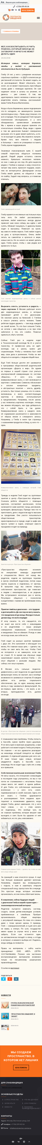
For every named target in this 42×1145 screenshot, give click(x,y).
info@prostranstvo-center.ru (20, 1128)
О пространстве (11, 1100)
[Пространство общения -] (12, 17)
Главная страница (11, 31)
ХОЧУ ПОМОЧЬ (21, 1067)
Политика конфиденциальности (31, 1107)
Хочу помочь (28, 10)
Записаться (9, 1103)
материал (15, 968)
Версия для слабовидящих (12, 1087)
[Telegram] (19, 10)
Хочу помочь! (30, 1103)
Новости (8, 1107)
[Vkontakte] (16, 10)
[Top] (29, 1141)
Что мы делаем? (31, 1100)
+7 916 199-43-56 (22, 6)
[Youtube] (12, 10)
